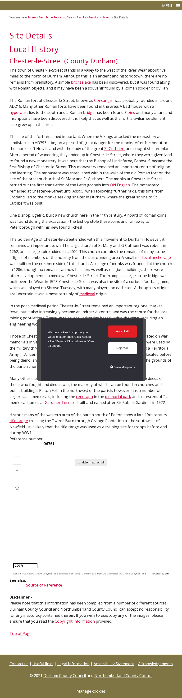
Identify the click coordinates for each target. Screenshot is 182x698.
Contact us (18, 663)
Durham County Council (64, 675)
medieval (143, 257)
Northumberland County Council (123, 675)
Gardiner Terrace (60, 402)
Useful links (42, 663)
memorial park (118, 396)
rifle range (18, 420)
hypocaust (18, 112)
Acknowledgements (155, 663)
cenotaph (84, 396)
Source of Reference (44, 585)
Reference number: (26, 438)
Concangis (103, 100)
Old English (120, 185)
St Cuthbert (114, 148)
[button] (168, 5)
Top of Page (20, 633)
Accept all (122, 331)
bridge (89, 112)
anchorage (161, 257)
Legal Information (73, 663)
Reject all (122, 348)
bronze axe (81, 82)
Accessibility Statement (114, 663)
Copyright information (75, 621)
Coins (130, 112)
